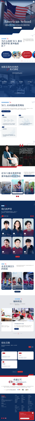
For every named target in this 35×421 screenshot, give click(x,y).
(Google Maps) (6, 401)
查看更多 (17, 256)
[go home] (3, 396)
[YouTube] (5, 418)
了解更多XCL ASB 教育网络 (5, 111)
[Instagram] (3, 418)
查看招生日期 (19, 371)
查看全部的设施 (17, 291)
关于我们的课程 (17, 93)
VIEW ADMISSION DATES (24, 418)
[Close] (32, 413)
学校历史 (14, 371)
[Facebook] (1, 418)
